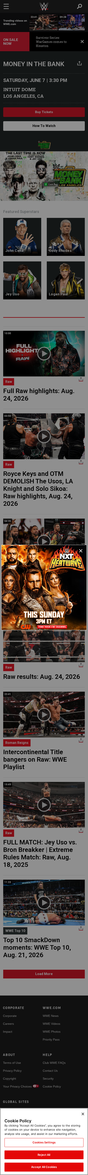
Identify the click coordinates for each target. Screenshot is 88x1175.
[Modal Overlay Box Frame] (44, 587)
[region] (44, 1141)
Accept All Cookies (44, 1167)
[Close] (83, 1114)
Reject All (44, 1154)
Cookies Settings (44, 1142)
